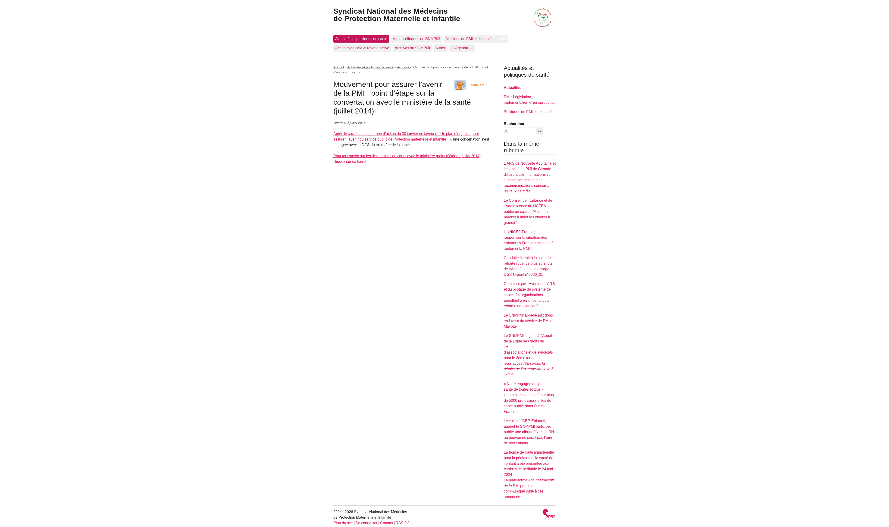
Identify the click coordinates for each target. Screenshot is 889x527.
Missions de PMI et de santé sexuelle (476, 39)
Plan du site (343, 523)
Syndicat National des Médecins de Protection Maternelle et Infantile (396, 15)
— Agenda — (462, 48)
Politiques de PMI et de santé (528, 112)
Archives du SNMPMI (412, 48)
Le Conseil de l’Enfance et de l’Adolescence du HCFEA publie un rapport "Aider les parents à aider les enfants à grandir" (528, 211)
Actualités (404, 67)
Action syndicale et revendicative (362, 48)
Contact (386, 523)
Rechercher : (515, 124)
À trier (440, 48)
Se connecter (366, 523)
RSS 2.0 (403, 523)
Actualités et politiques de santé (361, 39)
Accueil (338, 67)
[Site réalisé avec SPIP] (549, 514)
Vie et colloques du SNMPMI (416, 39)
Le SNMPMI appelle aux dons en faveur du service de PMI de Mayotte (529, 320)
